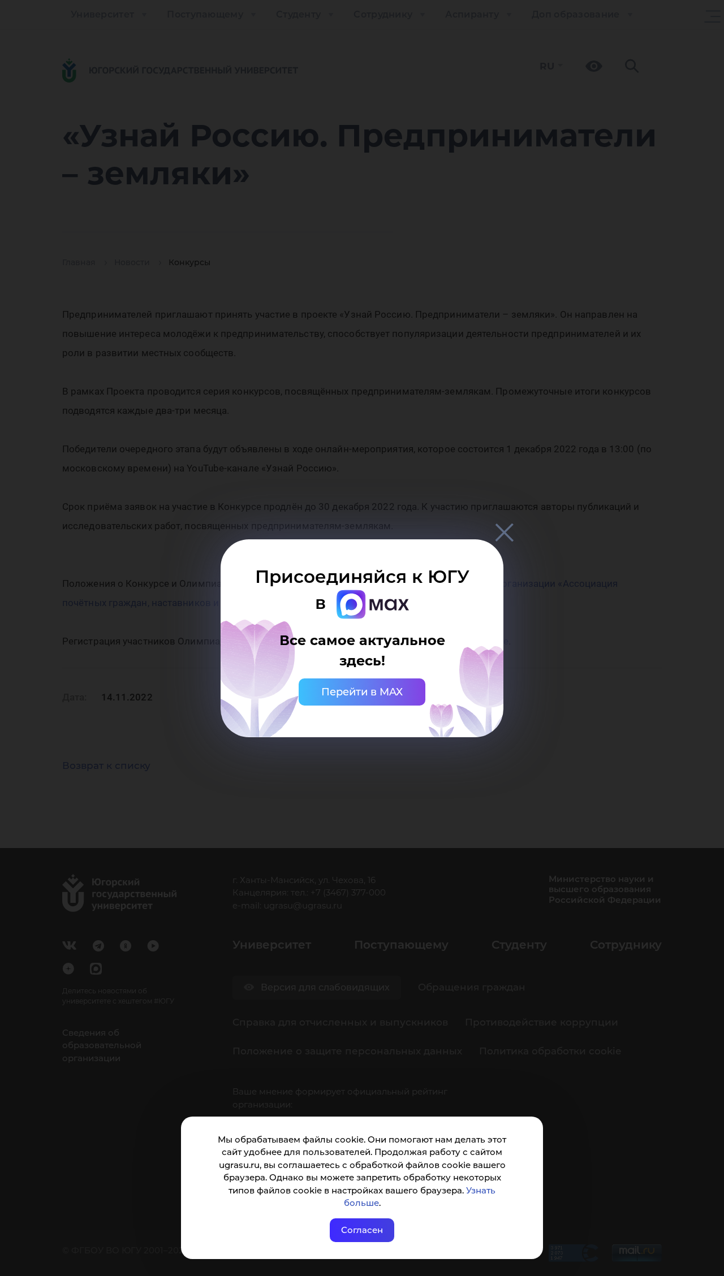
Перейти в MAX (362, 692)
